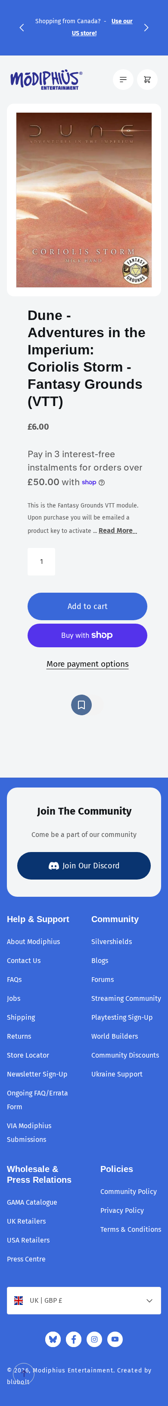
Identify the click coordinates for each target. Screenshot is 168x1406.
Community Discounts (125, 1055)
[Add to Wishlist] (87, 705)
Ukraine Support (117, 1074)
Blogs (99, 961)
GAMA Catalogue (32, 1202)
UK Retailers (26, 1221)
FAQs (14, 979)
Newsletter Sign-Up (37, 1074)
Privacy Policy (122, 1210)
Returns (19, 1036)
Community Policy (128, 1192)
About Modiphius (33, 942)
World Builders (114, 1036)
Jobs (13, 998)
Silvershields (111, 942)
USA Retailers (28, 1240)
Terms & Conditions (130, 1229)
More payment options (88, 664)
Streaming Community (126, 998)
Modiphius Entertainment (73, 1370)
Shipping (21, 1017)
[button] (21, 27)
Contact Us (23, 961)
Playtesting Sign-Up (122, 1017)
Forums (102, 979)
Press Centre (26, 1259)
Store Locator (28, 1055)
